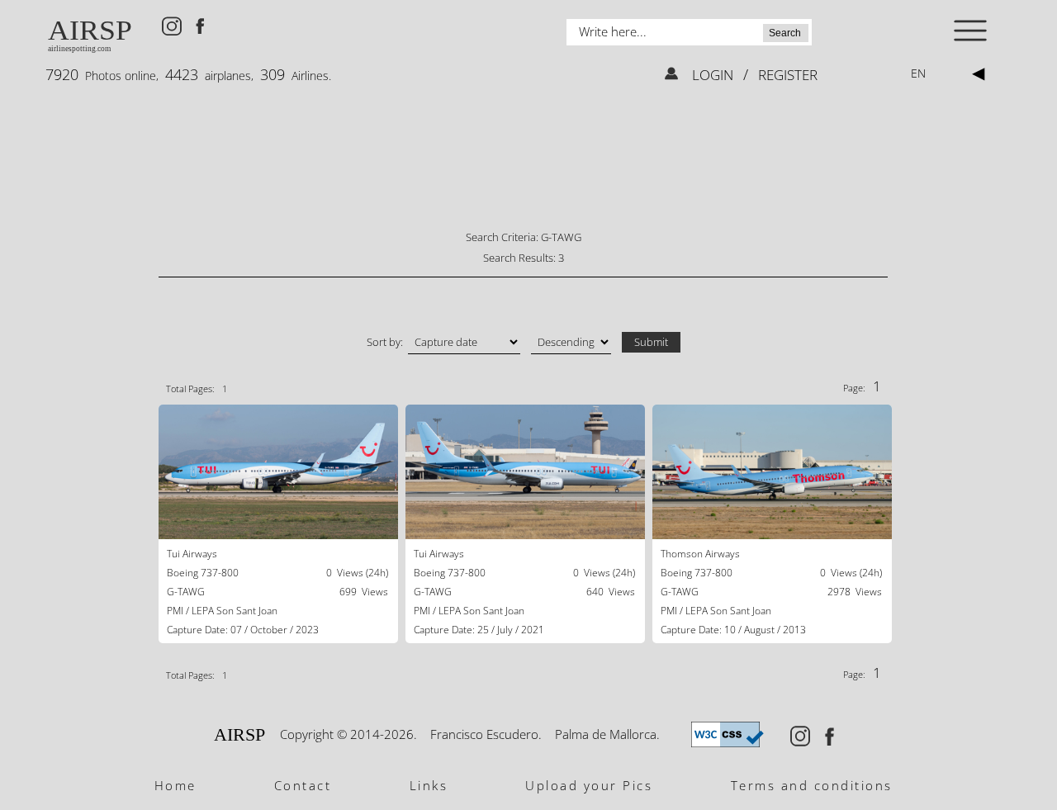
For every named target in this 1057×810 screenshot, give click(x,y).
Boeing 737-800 (203, 573)
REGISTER (786, 74)
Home (175, 785)
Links (429, 785)
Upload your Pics (588, 785)
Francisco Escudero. (486, 734)
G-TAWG (186, 592)
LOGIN (714, 74)
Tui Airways (192, 554)
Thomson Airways (700, 554)
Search (785, 33)
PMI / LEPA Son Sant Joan (222, 611)
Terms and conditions (812, 785)
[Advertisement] (523, 169)
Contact (303, 785)
